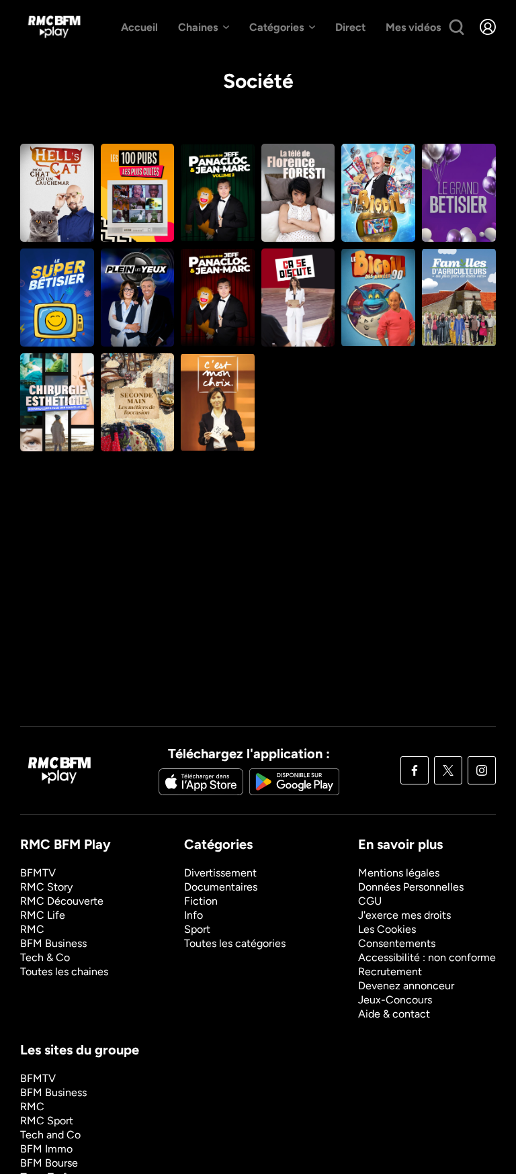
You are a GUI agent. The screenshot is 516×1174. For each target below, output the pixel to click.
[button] (488, 27)
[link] (53, 26)
